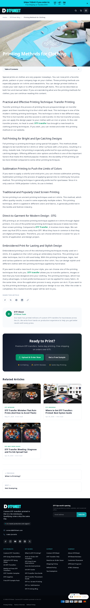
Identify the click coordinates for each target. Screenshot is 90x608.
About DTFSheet (74, 553)
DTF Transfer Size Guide (33, 573)
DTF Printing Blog (31, 589)
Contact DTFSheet (53, 553)
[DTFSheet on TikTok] (5, 541)
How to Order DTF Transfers (31, 557)
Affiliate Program (74, 564)
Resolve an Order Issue (55, 560)
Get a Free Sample (57, 357)
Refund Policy (52, 567)
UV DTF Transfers (10, 565)
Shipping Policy (52, 564)
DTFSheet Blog (15, 17)
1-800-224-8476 (11, 534)
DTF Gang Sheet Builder (12, 557)
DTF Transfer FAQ (53, 557)
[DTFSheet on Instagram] (10, 541)
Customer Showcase (75, 560)
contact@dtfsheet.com (14, 530)
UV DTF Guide (30, 570)
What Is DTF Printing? (33, 553)
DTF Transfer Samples (11, 573)
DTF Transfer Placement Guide (33, 578)
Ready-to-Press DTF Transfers (11, 569)
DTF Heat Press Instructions (30, 562)
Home (5, 17)
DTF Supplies (8, 577)
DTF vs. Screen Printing (33, 582)
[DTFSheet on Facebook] (20, 541)
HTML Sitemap (73, 567)
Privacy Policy (8, 604)
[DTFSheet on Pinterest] (25, 541)
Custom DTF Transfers (12, 553)
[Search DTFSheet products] (75, 10)
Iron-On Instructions (32, 566)
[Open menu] (86, 10)
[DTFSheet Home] (11, 11)
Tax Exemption (52, 571)
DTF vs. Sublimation (32, 585)
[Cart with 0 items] (81, 10)
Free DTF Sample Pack (12, 580)
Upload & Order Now (31, 357)
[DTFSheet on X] (30, 541)
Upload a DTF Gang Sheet (11, 561)
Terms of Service (19, 604)
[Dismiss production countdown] (87, 3)
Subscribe (81, 514)
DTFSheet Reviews (74, 557)
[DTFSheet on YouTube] (15, 541)
